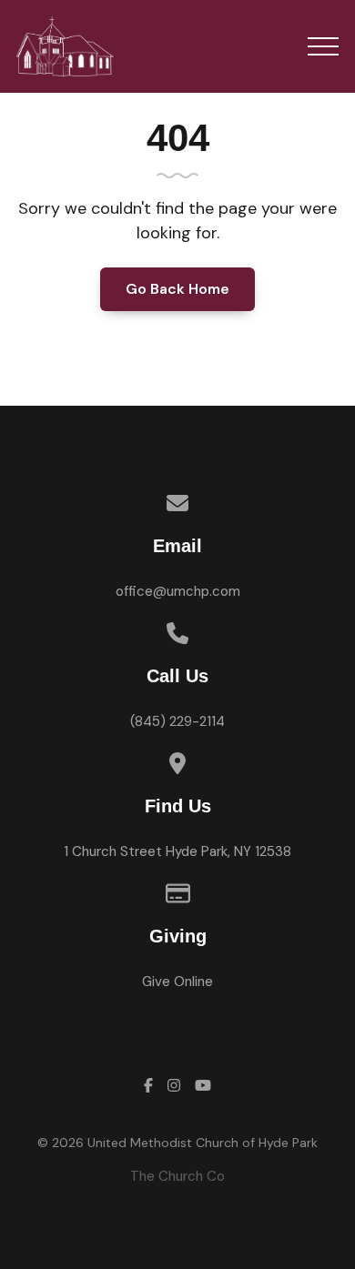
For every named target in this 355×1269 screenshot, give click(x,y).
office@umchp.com (178, 591)
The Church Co (177, 1176)
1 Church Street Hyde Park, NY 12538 (177, 851)
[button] (323, 46)
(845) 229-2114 (177, 721)
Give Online (177, 981)
